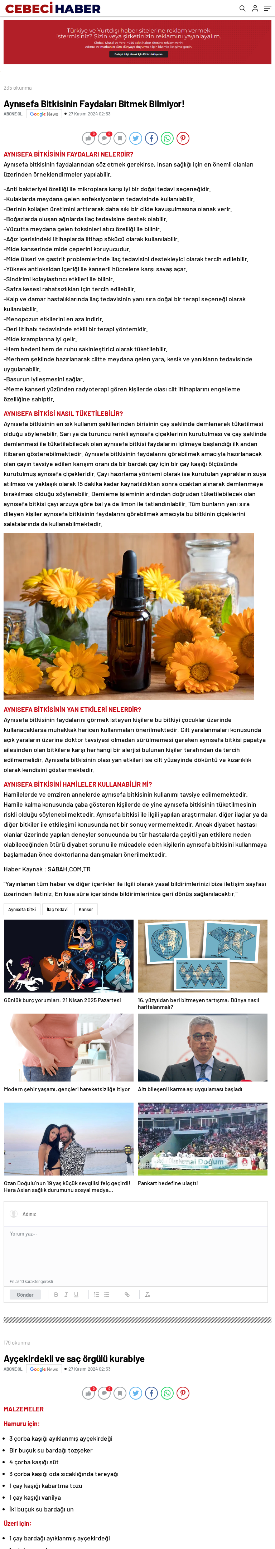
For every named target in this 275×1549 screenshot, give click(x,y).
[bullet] (107, 1294)
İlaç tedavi (57, 909)
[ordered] (97, 1294)
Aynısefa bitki (22, 909)
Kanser (86, 909)
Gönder (25, 1294)
